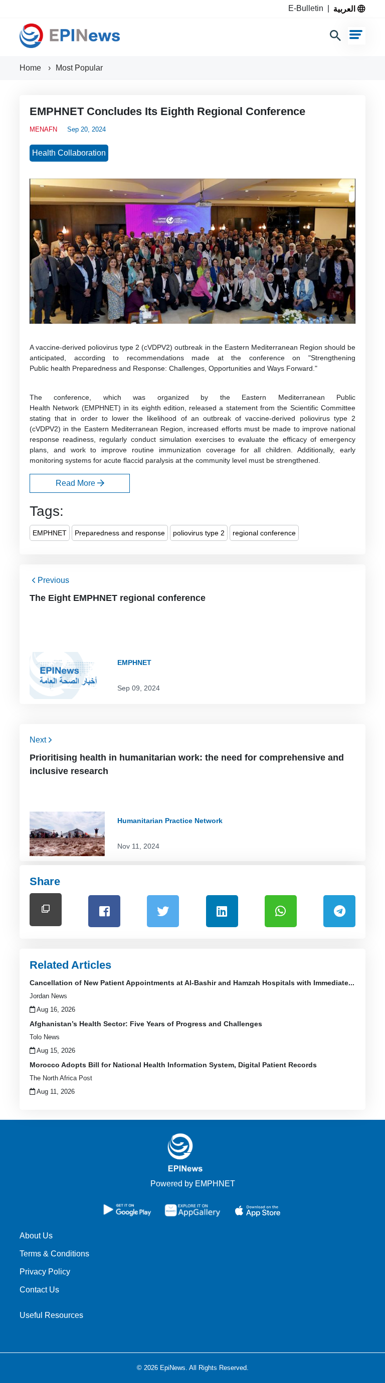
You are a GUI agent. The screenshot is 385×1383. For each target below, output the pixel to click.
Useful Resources (51, 1315)
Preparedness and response (120, 533)
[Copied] (46, 909)
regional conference (264, 533)
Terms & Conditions (54, 1253)
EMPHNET (50, 533)
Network (66, 408)
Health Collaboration (69, 153)
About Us (36, 1235)
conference (267, 358)
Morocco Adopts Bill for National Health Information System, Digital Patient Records (173, 1065)
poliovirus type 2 (199, 533)
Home (31, 68)
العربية (345, 8)
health (60, 368)
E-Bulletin (307, 8)
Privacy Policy (45, 1271)
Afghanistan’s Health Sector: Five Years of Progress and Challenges (146, 1024)
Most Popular (79, 68)
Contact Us (39, 1289)
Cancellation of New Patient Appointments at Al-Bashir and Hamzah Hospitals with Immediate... (192, 983)
